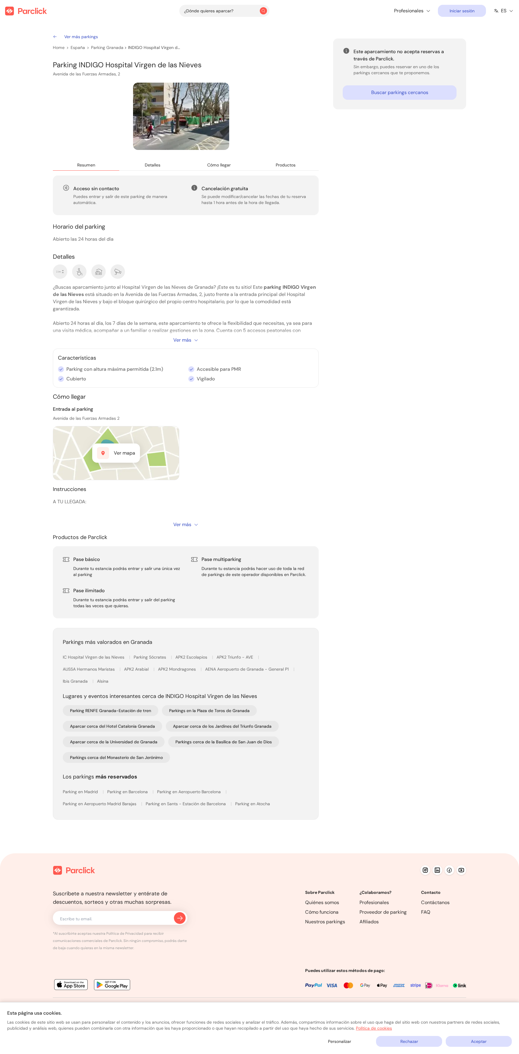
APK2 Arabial (137, 669)
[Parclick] (26, 11)
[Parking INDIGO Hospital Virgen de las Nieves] (181, 116)
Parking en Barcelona (128, 791)
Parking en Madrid (81, 791)
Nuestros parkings (325, 921)
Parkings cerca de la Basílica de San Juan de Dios (223, 742)
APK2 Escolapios (191, 657)
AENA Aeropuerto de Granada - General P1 (247, 669)
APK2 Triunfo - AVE (235, 657)
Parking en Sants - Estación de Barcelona (186, 803)
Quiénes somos (322, 902)
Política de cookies (374, 1028)
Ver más (182, 340)
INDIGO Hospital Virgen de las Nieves (154, 47)
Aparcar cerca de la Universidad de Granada (113, 742)
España (78, 47)
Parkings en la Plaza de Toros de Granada (209, 710)
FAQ (425, 912)
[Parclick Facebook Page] (449, 870)
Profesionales (374, 902)
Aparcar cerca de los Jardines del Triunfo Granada (222, 726)
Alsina (102, 681)
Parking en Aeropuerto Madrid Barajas (100, 803)
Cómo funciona (321, 912)
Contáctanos (435, 902)
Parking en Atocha (252, 803)
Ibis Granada (76, 681)
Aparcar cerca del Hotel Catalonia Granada (112, 726)
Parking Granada (107, 47)
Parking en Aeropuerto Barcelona (189, 791)
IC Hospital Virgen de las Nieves (94, 657)
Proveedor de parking (383, 912)
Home (59, 47)
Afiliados (369, 921)
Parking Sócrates (150, 657)
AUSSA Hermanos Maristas (89, 669)
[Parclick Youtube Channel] (461, 870)
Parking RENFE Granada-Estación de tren (110, 710)
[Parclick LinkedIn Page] (437, 870)
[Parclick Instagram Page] (425, 870)
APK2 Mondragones (177, 669)
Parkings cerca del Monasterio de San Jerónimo (116, 757)
